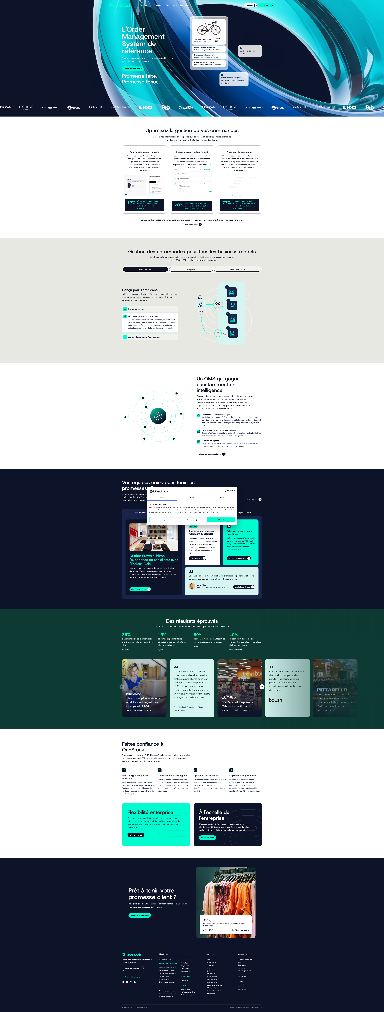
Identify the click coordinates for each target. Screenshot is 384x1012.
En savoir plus (136, 835)
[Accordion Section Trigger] (150, 310)
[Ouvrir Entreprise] (189, 5)
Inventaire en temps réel (167, 968)
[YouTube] (127, 982)
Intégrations (185, 966)
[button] (126, 649)
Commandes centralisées (215, 991)
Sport (208, 971)
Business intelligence (166, 997)
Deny (163, 520)
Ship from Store (211, 988)
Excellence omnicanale (214, 985)
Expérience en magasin (167, 982)
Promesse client (211, 982)
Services (184, 985)
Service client (185, 989)
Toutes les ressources (245, 959)
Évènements (242, 990)
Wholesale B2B (211, 976)
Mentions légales (141, 1008)
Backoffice (184, 963)
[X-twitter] (131, 982)
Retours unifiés (164, 979)
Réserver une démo (140, 915)
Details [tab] (192, 498)
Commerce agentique (166, 991)
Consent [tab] (162, 498)
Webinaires (241, 968)
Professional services (188, 992)
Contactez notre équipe (131, 977)
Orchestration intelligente (167, 973)
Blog (239, 962)
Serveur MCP (185, 971)
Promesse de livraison (166, 971)
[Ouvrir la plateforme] (150, 5)
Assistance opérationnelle (168, 994)
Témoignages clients (244, 971)
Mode (208, 959)
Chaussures (210, 965)
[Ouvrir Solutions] (162, 5)
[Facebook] (135, 982)
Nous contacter (243, 987)
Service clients (164, 976)
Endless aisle (210, 994)
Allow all (221, 520)
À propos (241, 981)
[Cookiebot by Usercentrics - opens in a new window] (226, 491)
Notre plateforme (165, 959)
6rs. (261, 1008)
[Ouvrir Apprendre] (176, 5)
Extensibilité (185, 969)
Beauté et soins (211, 962)
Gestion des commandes (168, 964)
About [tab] (222, 498)
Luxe (208, 968)
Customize (191, 520)
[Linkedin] (123, 982)
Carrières (241, 984)
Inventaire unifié (211, 979)
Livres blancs (242, 965)
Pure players (210, 974)
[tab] (145, 269)
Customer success (187, 995)
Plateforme (184, 980)
